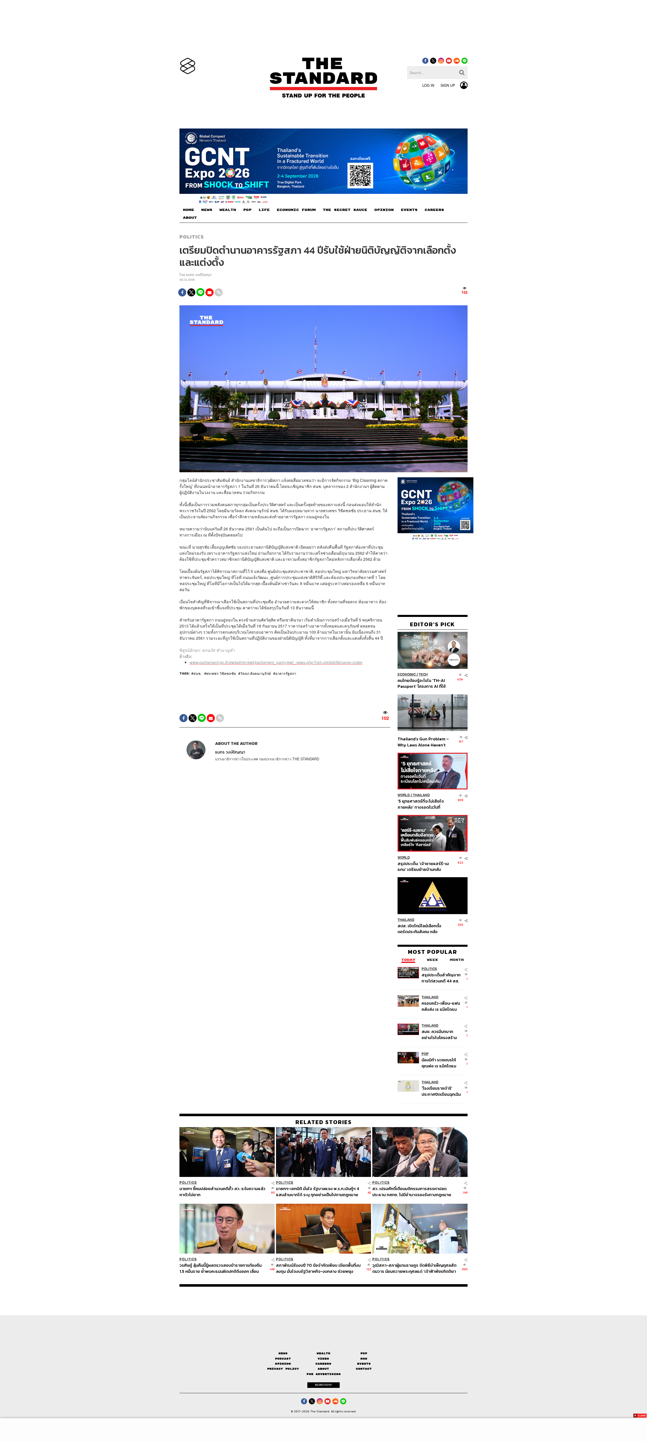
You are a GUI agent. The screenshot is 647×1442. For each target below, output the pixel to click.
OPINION (384, 210)
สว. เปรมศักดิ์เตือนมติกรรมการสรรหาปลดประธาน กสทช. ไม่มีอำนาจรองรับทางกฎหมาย (411, 1191)
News (283, 1353)
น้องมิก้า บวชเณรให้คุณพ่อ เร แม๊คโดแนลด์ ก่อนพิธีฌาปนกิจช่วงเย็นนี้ (439, 1062)
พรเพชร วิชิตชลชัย (221, 673)
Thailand (421, 795)
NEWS (206, 210)
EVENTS (409, 210)
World (404, 795)
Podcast (283, 1358)
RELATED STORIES (323, 1122)
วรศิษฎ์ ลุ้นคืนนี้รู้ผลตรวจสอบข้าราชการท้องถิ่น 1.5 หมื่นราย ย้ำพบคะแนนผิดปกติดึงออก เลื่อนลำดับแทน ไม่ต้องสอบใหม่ (220, 1268)
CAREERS (434, 210)
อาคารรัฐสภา (285, 673)
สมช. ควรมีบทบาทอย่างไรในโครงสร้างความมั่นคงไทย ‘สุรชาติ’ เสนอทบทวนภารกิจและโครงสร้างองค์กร (440, 1034)
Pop (363, 1353)
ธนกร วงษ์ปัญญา (198, 274)
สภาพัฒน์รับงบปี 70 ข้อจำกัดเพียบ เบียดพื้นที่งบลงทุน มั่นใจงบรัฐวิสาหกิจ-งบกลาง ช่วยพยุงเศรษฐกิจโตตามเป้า (318, 1268)
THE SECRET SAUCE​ (345, 210)
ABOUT (190, 218)
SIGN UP (448, 85)
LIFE (264, 210)
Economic (407, 674)
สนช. (197, 673)
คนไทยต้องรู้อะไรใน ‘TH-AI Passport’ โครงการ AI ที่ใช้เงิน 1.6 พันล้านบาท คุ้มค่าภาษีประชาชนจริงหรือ (423, 683)
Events (364, 1363)
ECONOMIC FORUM (296, 210)
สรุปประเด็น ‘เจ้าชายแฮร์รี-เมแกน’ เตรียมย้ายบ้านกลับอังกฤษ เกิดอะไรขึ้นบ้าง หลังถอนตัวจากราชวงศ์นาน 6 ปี (423, 866)
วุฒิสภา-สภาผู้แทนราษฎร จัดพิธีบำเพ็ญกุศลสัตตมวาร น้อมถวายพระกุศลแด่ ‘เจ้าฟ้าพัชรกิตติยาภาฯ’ (414, 1268)
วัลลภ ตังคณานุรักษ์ (255, 673)
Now (363, 1358)
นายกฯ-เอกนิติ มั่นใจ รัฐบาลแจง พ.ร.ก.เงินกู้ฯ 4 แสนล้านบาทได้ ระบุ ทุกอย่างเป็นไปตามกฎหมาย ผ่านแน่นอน (317, 1191)
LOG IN (428, 85)
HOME (188, 210)
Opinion (283, 1363)
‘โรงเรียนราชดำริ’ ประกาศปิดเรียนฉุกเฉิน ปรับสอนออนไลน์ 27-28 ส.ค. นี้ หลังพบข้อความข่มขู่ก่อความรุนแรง (441, 1091)
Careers (323, 1363)
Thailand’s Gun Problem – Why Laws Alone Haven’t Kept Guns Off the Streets (423, 741)
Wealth (323, 1353)
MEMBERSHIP (323, 1385)
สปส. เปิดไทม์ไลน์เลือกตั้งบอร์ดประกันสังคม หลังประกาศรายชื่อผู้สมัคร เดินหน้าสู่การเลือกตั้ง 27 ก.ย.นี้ (421, 928)
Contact (364, 1368)
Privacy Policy (283, 1368)
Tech (423, 674)
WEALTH (227, 210)
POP (247, 210)
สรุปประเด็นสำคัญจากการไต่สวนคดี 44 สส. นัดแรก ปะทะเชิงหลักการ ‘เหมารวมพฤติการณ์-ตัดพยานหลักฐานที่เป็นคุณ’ (441, 977)
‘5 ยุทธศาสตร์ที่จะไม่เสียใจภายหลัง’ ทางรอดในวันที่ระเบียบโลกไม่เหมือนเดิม (421, 804)
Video (323, 1358)
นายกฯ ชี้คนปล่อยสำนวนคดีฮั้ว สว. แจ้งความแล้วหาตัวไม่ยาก (222, 1191)
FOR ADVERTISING (324, 1373)
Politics (191, 237)
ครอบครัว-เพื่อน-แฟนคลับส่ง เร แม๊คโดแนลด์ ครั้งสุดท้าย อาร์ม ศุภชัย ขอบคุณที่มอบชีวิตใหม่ (441, 1006)
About (323, 1368)
